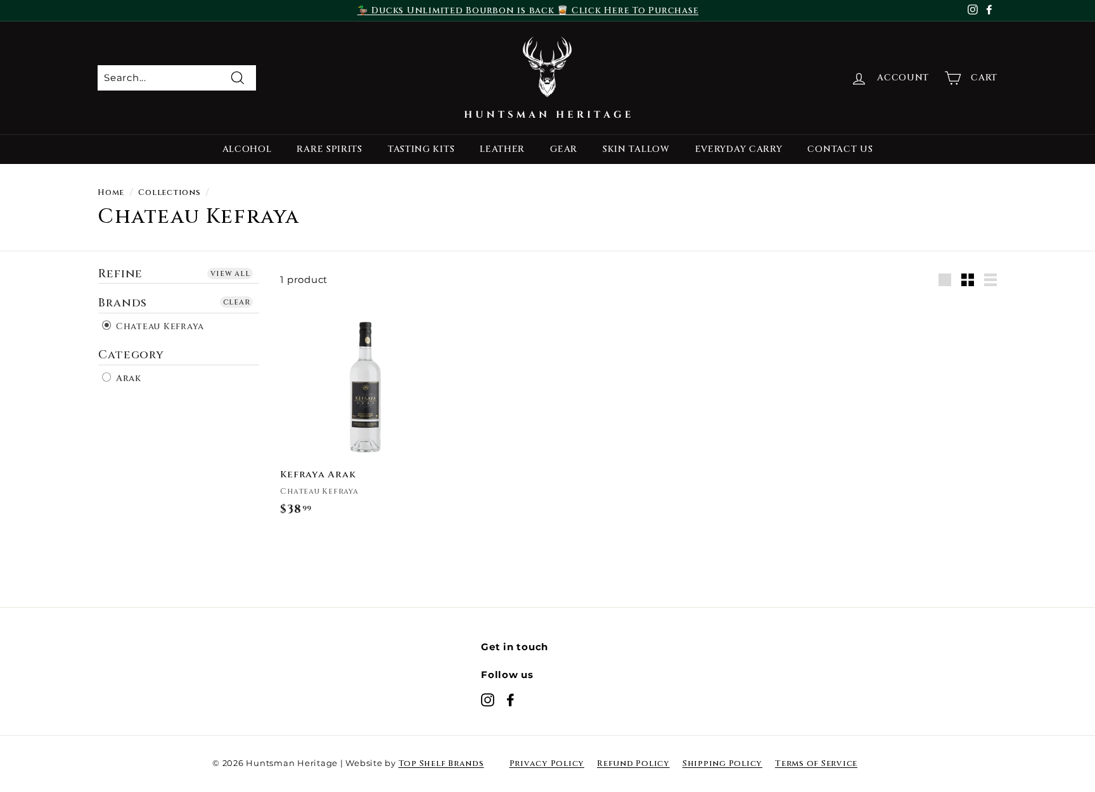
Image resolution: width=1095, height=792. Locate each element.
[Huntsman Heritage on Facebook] (510, 700)
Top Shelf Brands (441, 763)
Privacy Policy (547, 763)
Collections (169, 192)
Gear (563, 149)
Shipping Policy (722, 763)
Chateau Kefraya (158, 326)
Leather (502, 149)
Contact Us (840, 149)
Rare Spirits (329, 149)
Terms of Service (816, 763)
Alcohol (247, 149)
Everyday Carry (739, 149)
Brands (122, 303)
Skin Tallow (636, 149)
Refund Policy (633, 763)
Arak (127, 378)
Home (111, 192)
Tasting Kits (421, 149)
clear (236, 302)
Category (131, 355)
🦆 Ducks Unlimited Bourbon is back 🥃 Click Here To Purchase (528, 10)
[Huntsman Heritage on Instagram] (487, 700)
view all (230, 273)
